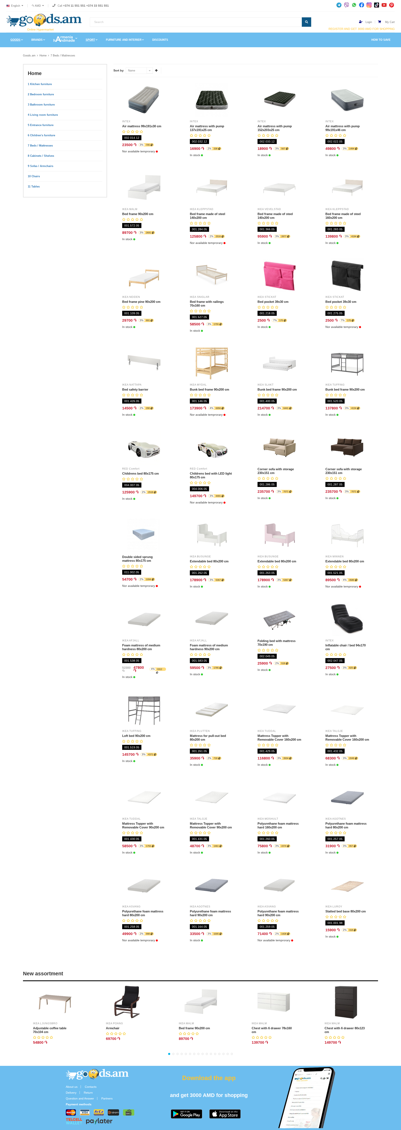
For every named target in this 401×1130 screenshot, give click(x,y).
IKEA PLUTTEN (200, 731)
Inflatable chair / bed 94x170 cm (345, 647)
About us (71, 1086)
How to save (381, 39)
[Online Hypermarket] (43, 20)
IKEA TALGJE (334, 731)
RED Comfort (131, 468)
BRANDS (37, 39)
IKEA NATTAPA (132, 384)
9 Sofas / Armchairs (40, 166)
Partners (107, 1098)
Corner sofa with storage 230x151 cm (276, 471)
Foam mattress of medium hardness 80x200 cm (141, 647)
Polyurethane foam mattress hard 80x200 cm (346, 825)
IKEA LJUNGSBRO (45, 1023)
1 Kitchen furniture (40, 84)
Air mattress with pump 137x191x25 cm (207, 128)
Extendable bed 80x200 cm (209, 561)
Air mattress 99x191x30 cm (141, 126)
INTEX (126, 121)
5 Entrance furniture (40, 125)
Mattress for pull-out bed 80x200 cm (208, 737)
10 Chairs (34, 176)
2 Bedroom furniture (41, 94)
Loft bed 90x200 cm (136, 736)
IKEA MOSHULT (268, 818)
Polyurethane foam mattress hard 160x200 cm (278, 825)
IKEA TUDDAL (267, 731)
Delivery (71, 1092)
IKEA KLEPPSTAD (201, 209)
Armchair (112, 1028)
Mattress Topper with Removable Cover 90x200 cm (143, 825)
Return (88, 1092)
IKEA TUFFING (335, 384)
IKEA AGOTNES (335, 818)
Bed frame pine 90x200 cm (141, 301)
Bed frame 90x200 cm (137, 214)
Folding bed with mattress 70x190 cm (277, 642)
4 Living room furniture (43, 114)
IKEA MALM (129, 209)
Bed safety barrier (135, 389)
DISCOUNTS (160, 39)
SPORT (90, 39)
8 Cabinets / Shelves (41, 155)
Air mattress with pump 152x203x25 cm (275, 128)
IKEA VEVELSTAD (269, 209)
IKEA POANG (114, 1023)
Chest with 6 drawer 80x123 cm (345, 1030)
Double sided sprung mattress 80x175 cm (137, 558)
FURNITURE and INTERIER (123, 39)
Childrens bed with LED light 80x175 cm (211, 475)
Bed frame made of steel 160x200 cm (343, 215)
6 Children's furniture (41, 135)
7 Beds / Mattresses (63, 55)
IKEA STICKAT (267, 297)
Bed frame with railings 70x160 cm (207, 303)
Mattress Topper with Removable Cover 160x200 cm (279, 737)
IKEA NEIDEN (131, 297)
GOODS (15, 39)
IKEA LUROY (333, 906)
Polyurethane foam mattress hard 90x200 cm (210, 913)
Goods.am (29, 55)
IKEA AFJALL (130, 640)
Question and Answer (80, 1098)
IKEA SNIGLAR (199, 297)
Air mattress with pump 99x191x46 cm (342, 128)
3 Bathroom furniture (41, 104)
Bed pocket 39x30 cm (273, 301)
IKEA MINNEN (334, 556)
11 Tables (34, 186)
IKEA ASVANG (131, 906)
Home (43, 55)
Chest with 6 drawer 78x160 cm (272, 1030)
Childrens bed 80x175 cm (140, 473)
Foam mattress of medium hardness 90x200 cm (209, 647)
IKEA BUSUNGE (200, 556)
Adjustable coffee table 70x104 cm (49, 1030)
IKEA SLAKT (266, 384)
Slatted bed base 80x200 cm (345, 911)
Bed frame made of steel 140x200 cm (207, 215)
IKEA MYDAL (198, 384)
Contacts (90, 1086)
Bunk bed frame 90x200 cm (209, 389)
